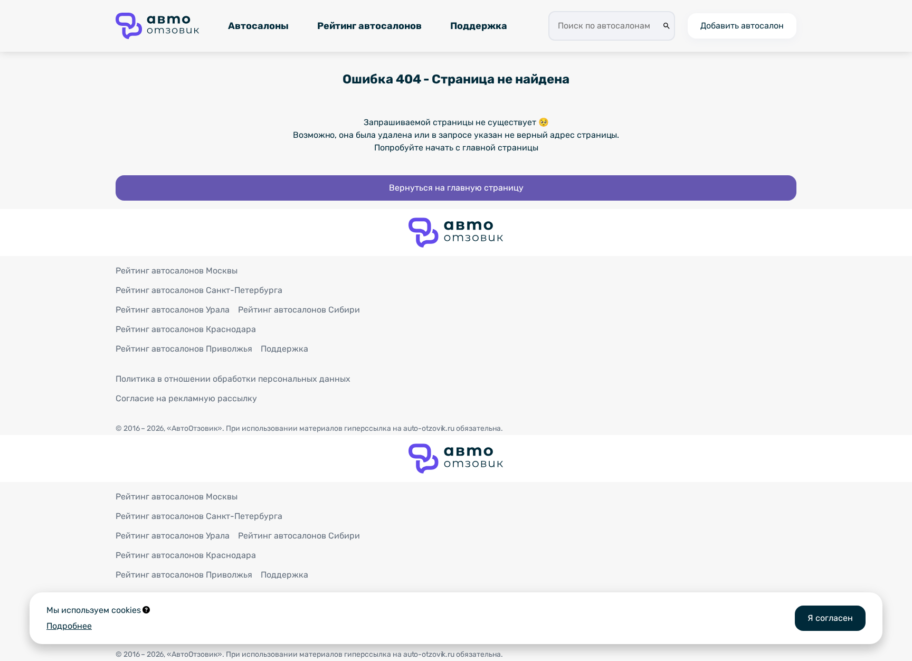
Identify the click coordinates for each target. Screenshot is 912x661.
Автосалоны (258, 26)
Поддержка (478, 26)
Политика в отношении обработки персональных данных (233, 379)
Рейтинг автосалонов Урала (173, 310)
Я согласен (830, 618)
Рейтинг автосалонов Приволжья (184, 349)
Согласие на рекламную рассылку (186, 398)
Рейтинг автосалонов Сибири (299, 310)
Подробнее (69, 626)
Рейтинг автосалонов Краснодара (186, 329)
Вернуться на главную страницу (456, 188)
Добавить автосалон (742, 26)
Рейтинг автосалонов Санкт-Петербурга (199, 290)
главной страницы (500, 148)
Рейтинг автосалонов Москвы (177, 271)
